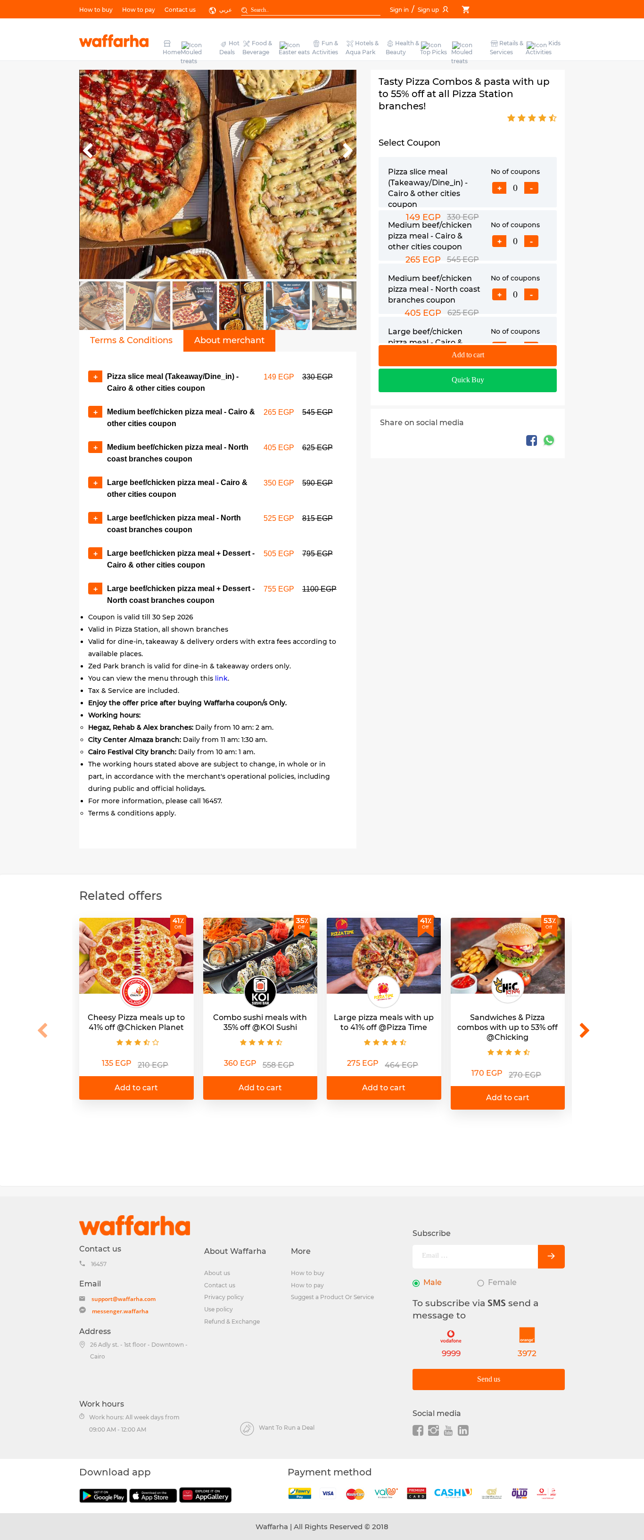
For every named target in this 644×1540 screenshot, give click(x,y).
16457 (99, 1264)
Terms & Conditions (131, 340)
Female (502, 1282)
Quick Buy (468, 380)
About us (217, 1272)
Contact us (180, 9)
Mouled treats (191, 57)
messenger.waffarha (120, 1311)
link (221, 678)
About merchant (229, 340)
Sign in (400, 9)
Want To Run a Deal (286, 1427)
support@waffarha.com (123, 1299)
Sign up (428, 9)
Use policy (218, 1309)
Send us (488, 1379)
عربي (225, 9)
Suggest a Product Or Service (332, 1297)
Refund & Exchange (232, 1321)
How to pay (138, 9)
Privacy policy (224, 1297)
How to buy (96, 9)
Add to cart (468, 355)
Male (432, 1282)
